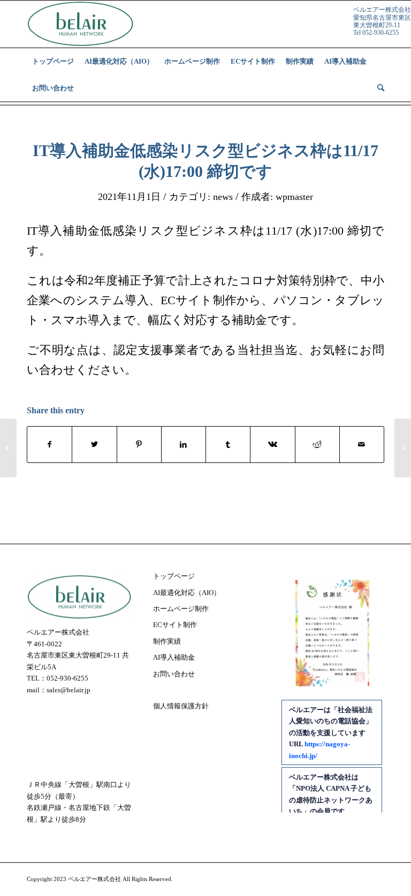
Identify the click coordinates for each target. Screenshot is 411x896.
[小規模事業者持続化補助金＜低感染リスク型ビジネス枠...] (8, 448)
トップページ (174, 576)
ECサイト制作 (175, 625)
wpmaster (294, 196)
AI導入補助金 (174, 657)
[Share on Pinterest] (139, 444)
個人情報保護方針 (181, 706)
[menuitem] (53, 61)
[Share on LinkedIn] (184, 444)
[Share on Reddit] (317, 444)
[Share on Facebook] (49, 444)
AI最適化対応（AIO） (186, 593)
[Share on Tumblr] (228, 444)
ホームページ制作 (181, 609)
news (223, 196)
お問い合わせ (174, 674)
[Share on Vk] (272, 444)
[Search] (378, 88)
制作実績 (167, 641)
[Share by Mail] (362, 444)
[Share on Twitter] (94, 444)
